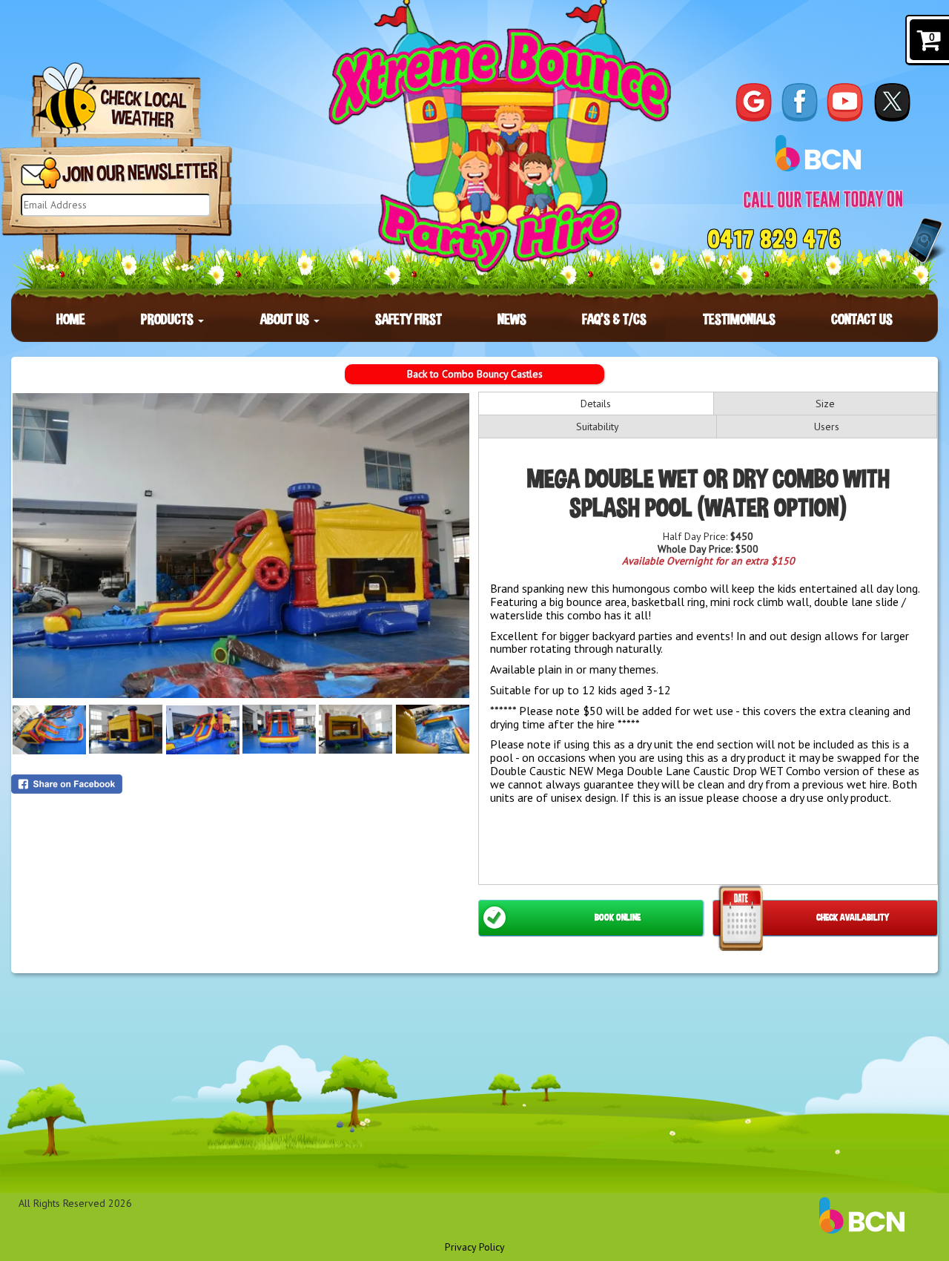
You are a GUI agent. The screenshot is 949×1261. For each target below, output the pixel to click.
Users (826, 426)
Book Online (618, 917)
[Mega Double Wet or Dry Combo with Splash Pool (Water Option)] (241, 545)
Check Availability (852, 917)
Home (70, 319)
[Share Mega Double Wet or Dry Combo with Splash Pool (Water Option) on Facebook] (241, 784)
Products (168, 319)
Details (596, 403)
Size (825, 403)
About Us (286, 319)
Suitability (597, 426)
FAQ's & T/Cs (614, 319)
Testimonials (739, 319)
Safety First (408, 319)
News (511, 319)
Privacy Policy (475, 1247)
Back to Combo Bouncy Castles (475, 374)
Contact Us (862, 319)
